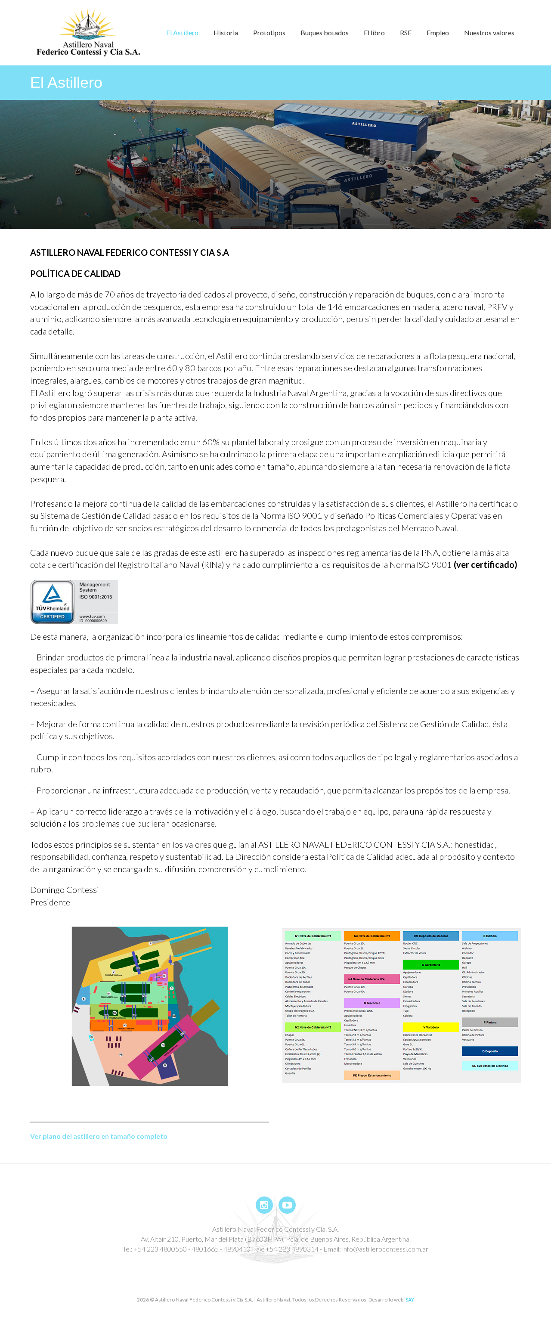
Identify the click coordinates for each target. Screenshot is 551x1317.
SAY (410, 1299)
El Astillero (182, 32)
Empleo (438, 32)
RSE (406, 32)
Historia (226, 32)
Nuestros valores (489, 32)
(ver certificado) (485, 564)
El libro (374, 32)
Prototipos (269, 32)
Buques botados (324, 32)
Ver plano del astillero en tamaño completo (98, 1136)
